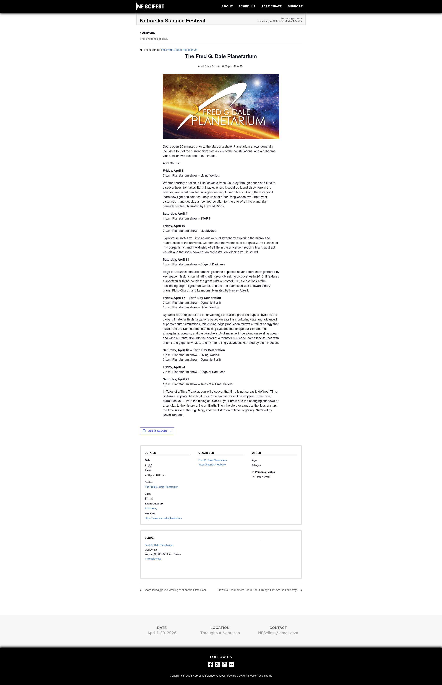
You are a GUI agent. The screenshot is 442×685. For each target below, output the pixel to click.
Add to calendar (157, 431)
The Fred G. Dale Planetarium (161, 486)
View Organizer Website (212, 464)
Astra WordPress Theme (257, 675)
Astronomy (151, 508)
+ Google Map (153, 558)
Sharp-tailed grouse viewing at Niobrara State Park (174, 590)
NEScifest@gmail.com (278, 632)
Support (295, 6)
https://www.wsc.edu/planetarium (163, 518)
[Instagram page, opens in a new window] (225, 665)
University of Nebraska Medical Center (280, 21)
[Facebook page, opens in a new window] (211, 665)
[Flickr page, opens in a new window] (231, 665)
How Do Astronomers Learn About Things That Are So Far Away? (258, 590)
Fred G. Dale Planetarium (212, 460)
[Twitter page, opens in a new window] (218, 665)
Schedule (247, 6)
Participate (272, 6)
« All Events (147, 33)
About (227, 6)
